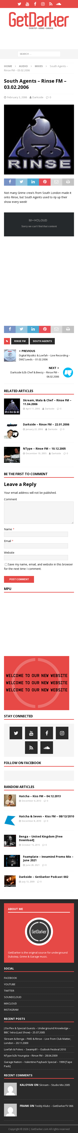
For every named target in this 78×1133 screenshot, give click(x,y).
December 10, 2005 (36, 453)
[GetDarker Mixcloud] (50, 4)
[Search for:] (39, 54)
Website (9, 552)
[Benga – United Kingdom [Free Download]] (10, 841)
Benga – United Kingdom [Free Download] (41, 838)
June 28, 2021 (33, 864)
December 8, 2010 (31, 820)
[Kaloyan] (10, 1093)
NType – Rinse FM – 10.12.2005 (44, 448)
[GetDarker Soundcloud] (58, 4)
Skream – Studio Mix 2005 (54, 1085)
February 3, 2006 (17, 97)
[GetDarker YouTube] (27, 4)
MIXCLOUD (10, 1003)
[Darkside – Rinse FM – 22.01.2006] (12, 431)
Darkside (37, 97)
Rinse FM (20, 341)
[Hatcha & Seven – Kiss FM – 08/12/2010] (10, 821)
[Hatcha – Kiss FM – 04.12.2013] (10, 800)
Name (8, 529)
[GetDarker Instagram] (42, 4)
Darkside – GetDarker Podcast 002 (43, 877)
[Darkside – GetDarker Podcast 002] (10, 881)
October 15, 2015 (31, 844)
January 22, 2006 (34, 429)
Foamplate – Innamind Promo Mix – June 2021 (48, 858)
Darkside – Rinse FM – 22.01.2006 (46, 424)
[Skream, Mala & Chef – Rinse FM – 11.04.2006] (12, 406)
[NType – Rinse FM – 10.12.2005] (12, 455)
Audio (23, 66)
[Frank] (10, 1114)
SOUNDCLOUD (12, 997)
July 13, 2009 (28, 881)
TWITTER (9, 990)
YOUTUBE (9, 984)
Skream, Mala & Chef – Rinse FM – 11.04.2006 (47, 402)
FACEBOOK (10, 978)
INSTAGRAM (11, 1009)
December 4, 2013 (31, 800)
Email (8, 541)
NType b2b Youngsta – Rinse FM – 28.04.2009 (30, 1055)
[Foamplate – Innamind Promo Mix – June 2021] (12, 861)
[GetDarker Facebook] (35, 4)
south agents (42, 341)
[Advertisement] (41, 39)
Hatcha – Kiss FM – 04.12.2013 (40, 796)
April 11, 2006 (33, 408)
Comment (10, 499)
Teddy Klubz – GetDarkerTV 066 (54, 1106)
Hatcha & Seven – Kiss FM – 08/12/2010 (46, 816)
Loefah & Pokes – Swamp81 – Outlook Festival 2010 (35, 1049)
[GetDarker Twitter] (19, 4)
